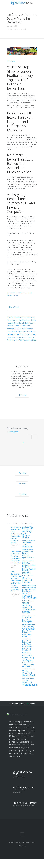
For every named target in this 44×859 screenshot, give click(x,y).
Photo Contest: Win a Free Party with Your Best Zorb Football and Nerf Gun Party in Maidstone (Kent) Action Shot (16, 582)
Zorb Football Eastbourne (28, 665)
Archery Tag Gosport (27, 549)
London (27, 617)
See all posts (13, 432)
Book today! (11, 61)
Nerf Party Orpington (24, 334)
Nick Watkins (14, 307)
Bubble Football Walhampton (26, 603)
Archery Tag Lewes (27, 552)
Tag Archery (27, 660)
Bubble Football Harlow (28, 575)
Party (32, 658)
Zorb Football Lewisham (28, 340)
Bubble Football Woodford (28, 615)
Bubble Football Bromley (28, 570)
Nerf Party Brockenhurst (28, 624)
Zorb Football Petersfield (28, 673)
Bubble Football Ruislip (28, 600)
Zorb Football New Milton (28, 669)
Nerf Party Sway (26, 653)
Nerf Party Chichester (28, 627)
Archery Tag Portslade (28, 561)
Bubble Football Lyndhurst (29, 587)
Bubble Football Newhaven (28, 590)
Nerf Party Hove (26, 635)
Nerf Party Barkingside (27, 621)
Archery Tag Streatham (21, 320)
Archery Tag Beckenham (16, 317)
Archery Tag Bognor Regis (27, 534)
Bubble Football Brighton (28, 566)
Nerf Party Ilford (26, 639)
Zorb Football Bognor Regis (27, 662)
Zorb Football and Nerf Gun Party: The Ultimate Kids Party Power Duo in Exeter (16, 557)
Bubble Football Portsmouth (29, 595)
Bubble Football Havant (27, 580)
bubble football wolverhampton (26, 612)
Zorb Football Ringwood (28, 678)
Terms (32, 842)
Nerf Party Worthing (27, 655)
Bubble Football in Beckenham (18, 29)
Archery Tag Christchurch (28, 540)
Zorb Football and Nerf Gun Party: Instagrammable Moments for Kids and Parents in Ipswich (22, 454)
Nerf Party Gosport (26, 632)
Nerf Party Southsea (26, 649)
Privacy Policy (22, 845)
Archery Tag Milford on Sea (28, 558)
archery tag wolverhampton (26, 563)
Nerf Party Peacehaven (27, 645)
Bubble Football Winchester (29, 607)
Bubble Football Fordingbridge (26, 573)
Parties (25, 658)
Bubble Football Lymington (29, 585)
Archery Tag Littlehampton (25, 555)
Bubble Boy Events (19, 842)
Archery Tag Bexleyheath (27, 528)
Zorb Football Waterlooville (29, 682)
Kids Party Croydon (19, 332)
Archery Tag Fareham (27, 544)
